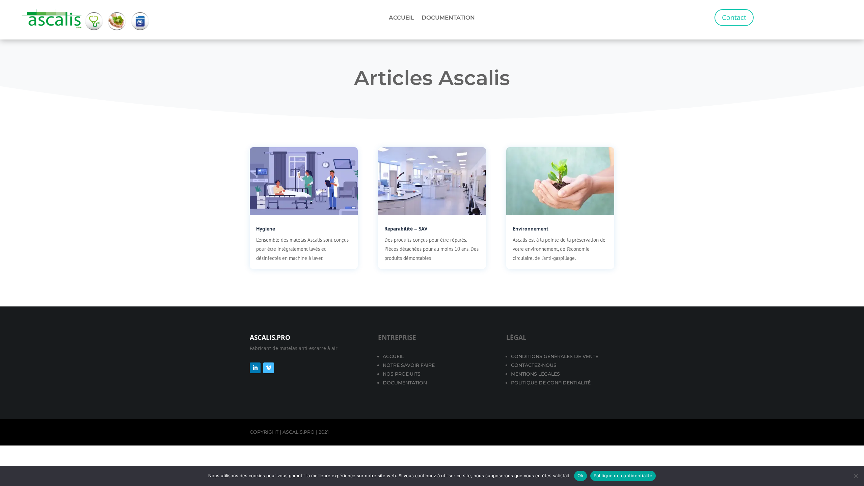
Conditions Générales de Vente (554, 356)
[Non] (855, 476)
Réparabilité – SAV (406, 228)
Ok (580, 475)
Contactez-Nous (534, 365)
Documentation (448, 18)
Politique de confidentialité (623, 475)
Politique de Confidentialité (551, 383)
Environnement (530, 228)
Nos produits (402, 374)
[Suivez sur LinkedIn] (255, 367)
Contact (734, 17)
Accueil (401, 18)
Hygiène (265, 228)
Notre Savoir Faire (409, 365)
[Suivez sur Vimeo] (268, 367)
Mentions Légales (535, 374)
